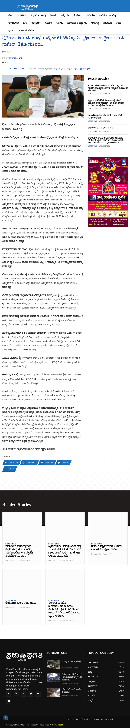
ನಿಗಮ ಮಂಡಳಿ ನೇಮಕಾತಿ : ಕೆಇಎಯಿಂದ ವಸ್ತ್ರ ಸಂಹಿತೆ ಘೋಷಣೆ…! (72, 677)
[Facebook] (8, 694)
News (24, 69)
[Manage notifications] (5, 717)
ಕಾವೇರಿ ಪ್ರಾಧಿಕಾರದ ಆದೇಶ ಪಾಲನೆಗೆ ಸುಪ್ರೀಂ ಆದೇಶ (105, 117)
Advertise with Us (108, 719)
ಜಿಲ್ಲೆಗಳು (33, 15)
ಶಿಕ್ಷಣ (118, 23)
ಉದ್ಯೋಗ (113, 15)
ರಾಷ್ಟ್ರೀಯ (64, 15)
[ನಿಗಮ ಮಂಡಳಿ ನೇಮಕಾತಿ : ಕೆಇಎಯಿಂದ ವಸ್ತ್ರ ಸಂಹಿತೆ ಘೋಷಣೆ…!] (53, 677)
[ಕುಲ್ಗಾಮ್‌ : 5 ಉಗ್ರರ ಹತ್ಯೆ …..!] (53, 664)
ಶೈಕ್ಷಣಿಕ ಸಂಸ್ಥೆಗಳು (85, 69)
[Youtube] (8, 701)
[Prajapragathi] (4, 58)
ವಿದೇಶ (53, 15)
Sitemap (95, 719)
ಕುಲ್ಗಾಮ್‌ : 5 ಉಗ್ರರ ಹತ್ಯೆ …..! (71, 663)
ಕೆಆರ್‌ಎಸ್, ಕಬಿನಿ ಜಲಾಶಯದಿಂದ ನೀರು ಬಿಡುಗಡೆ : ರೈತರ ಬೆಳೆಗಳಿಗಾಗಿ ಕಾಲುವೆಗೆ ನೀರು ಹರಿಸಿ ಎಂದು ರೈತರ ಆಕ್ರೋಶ (105, 140)
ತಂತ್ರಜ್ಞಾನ (36, 23)
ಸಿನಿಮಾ (48, 23)
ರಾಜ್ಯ (43, 15)
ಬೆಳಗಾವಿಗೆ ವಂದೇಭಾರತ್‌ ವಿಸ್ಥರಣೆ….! (71, 691)
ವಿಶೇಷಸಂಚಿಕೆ (25, 31)
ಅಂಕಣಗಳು (13, 23)
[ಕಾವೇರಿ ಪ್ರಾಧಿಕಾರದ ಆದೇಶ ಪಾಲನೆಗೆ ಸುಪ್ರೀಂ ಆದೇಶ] (107, 526)
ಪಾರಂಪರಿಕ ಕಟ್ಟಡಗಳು (77, 23)
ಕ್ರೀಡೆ (25, 23)
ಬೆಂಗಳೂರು (78, 15)
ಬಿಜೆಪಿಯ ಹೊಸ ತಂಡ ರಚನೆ (100, 128)
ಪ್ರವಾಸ (11, 31)
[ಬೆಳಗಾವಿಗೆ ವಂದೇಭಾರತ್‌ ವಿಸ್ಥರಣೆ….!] (53, 692)
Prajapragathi (16, 58)
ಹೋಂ (11, 15)
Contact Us (68, 719)
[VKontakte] (38, 694)
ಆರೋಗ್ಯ (95, 23)
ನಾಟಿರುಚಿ (107, 23)
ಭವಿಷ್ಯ (102, 15)
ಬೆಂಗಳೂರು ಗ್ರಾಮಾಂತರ (45, 69)
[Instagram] (16, 693)
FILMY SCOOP (57, 725)
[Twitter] (23, 694)
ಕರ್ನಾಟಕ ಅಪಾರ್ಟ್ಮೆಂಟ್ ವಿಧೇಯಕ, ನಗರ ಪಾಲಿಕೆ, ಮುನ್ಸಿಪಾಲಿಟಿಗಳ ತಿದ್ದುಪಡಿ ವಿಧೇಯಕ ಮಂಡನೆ (108, 88)
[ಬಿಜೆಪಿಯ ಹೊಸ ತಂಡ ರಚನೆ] (22, 582)
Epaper (22, 15)
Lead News (15, 69)
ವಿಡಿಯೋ (91, 15)
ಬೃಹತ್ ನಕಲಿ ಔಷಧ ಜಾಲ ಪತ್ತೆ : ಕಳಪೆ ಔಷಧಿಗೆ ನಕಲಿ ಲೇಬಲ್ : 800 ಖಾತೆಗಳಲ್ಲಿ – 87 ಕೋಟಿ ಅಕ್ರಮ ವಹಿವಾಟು (107, 103)
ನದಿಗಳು (59, 23)
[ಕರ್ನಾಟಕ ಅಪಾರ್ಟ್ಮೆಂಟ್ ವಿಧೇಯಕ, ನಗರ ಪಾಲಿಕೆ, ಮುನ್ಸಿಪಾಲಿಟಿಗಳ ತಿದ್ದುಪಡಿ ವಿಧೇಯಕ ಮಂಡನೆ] (22, 526)
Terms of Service (82, 719)
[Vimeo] (30, 694)
